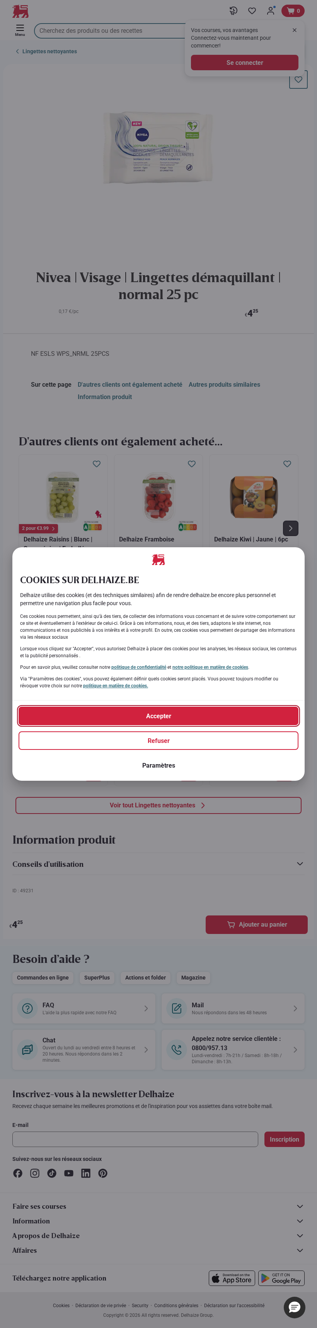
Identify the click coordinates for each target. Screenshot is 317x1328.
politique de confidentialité (138, 667)
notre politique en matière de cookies (210, 667)
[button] (294, 1307)
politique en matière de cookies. (115, 686)
